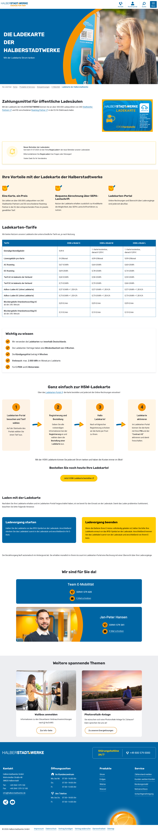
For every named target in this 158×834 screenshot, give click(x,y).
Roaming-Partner (38, 110)
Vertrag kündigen (65, 829)
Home (15, 87)
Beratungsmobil (141, 784)
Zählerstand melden (143, 774)
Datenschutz (51, 829)
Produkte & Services (27, 87)
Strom (102, 774)
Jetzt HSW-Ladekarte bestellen (78, 478)
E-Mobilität (56, 87)
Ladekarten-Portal (53, 392)
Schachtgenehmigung (144, 794)
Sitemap (110, 829)
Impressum (39, 829)
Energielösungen (43, 87)
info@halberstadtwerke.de (14, 793)
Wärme (103, 784)
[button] (153, 4)
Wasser (103, 789)
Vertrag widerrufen (83, 829)
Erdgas (103, 779)
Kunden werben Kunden (145, 779)
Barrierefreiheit (99, 829)
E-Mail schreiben (84, 598)
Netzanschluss (141, 789)
